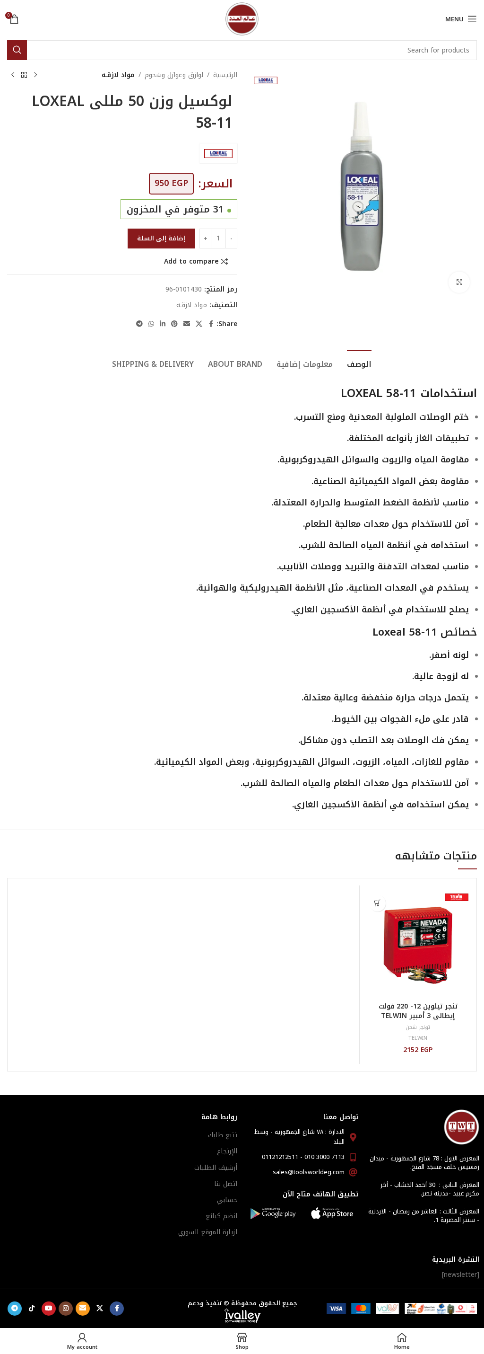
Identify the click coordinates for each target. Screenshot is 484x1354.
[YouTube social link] (49, 1308)
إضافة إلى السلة (161, 238)
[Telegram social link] (139, 324)
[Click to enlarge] (459, 282)
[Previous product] (35, 75)
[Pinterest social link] (174, 324)
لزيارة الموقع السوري (207, 1232)
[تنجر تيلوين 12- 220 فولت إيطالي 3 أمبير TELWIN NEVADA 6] (418, 944)
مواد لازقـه (118, 75)
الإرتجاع (227, 1151)
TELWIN (417, 1038)
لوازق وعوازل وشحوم (174, 75)
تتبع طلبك (222, 1135)
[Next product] (12, 75)
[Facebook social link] (210, 324)
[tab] (359, 363)
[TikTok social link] (32, 1308)
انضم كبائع (221, 1216)
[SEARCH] (17, 50)
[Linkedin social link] (162, 324)
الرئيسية (225, 75)
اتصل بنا (225, 1183)
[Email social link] (187, 324)
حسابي (227, 1200)
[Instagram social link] (66, 1308)
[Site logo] (242, 18)
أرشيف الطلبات (215, 1167)
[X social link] (199, 324)
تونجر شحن (418, 1027)
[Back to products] (24, 75)
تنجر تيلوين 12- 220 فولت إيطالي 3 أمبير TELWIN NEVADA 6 (418, 1015)
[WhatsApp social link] (151, 324)
